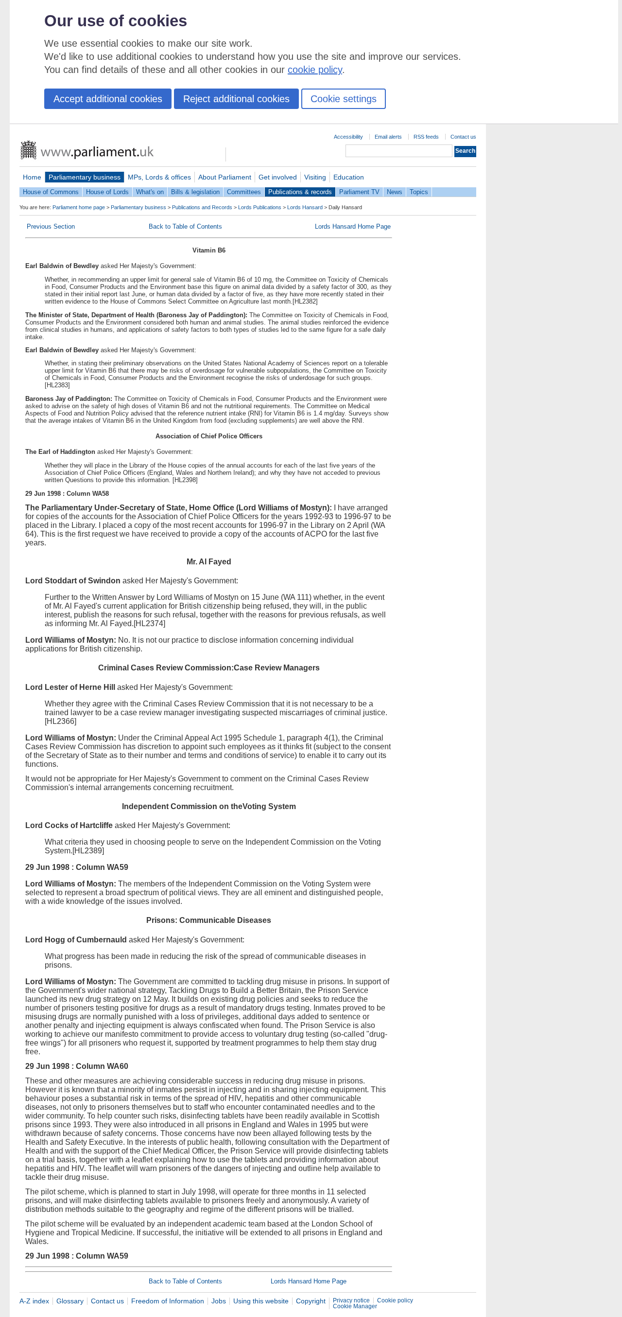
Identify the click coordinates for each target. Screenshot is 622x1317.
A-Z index (34, 1301)
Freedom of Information (167, 1301)
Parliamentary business (85, 177)
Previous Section (51, 226)
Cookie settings (344, 98)
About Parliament (224, 177)
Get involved (278, 177)
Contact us (463, 137)
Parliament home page (78, 207)
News (394, 192)
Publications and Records (202, 207)
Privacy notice (351, 1300)
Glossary (70, 1301)
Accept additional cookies (107, 98)
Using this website (261, 1301)
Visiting (315, 177)
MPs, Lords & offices (159, 177)
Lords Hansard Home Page (353, 226)
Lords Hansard (305, 207)
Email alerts (388, 137)
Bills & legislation (195, 192)
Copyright (311, 1301)
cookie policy (315, 69)
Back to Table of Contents (185, 226)
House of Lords (107, 192)
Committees (244, 192)
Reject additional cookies (236, 98)
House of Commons (51, 192)
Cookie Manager (355, 1306)
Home (32, 177)
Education (348, 177)
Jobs (218, 1301)
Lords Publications (259, 207)
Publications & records (300, 192)
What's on (150, 192)
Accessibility (348, 137)
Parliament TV (359, 192)
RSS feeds (426, 137)
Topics (419, 192)
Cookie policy (395, 1300)
